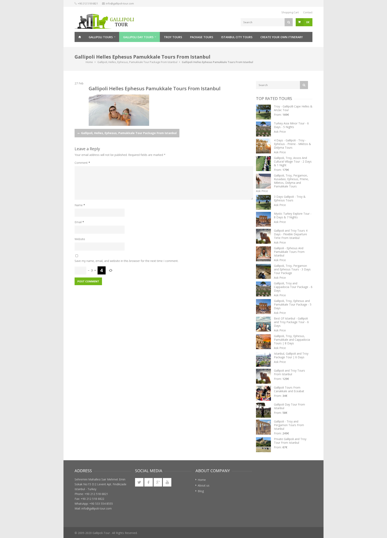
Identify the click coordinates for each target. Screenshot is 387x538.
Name (80, 205)
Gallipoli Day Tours (138, 37)
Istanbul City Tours (236, 37)
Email (79, 222)
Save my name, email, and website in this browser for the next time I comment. (126, 261)
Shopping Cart (290, 12)
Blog (201, 491)
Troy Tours (173, 37)
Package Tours (201, 37)
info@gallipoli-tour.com (120, 3)
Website (80, 239)
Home (80, 37)
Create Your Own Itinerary (281, 37)
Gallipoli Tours (101, 37)
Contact (307, 12)
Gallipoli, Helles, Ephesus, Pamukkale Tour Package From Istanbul (137, 62)
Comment (82, 163)
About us (203, 485)
